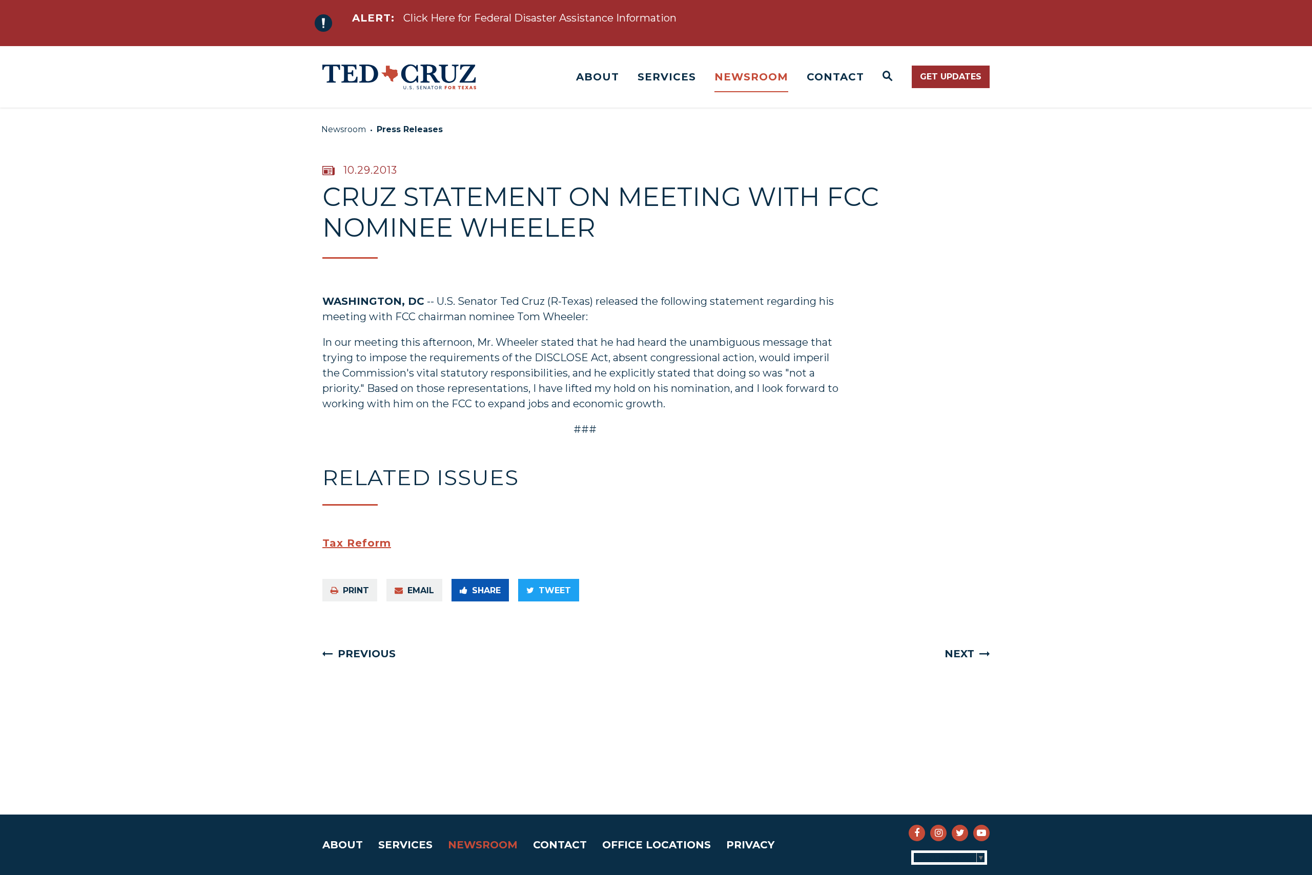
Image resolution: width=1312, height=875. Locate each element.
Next (959, 654)
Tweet (555, 590)
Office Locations (656, 845)
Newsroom (751, 77)
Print (356, 590)
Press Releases (410, 129)
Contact (835, 77)
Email (420, 590)
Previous (367, 654)
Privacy (750, 845)
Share (486, 590)
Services (667, 77)
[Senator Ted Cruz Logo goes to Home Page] (399, 76)
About (597, 77)
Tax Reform (356, 543)
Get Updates (950, 76)
